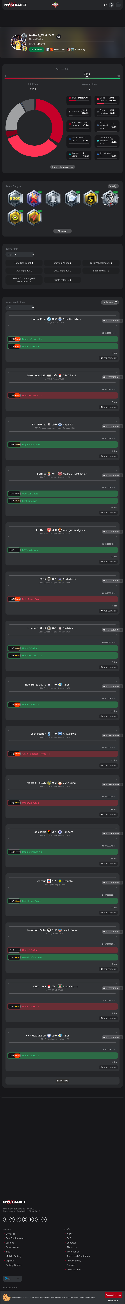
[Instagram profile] (24, 1219)
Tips (8, 1251)
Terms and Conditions (78, 1256)
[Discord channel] (44, 1219)
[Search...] (105, 4)
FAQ (69, 1238)
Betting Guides (13, 1265)
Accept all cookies (113, 1295)
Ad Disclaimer (74, 1269)
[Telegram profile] (37, 1219)
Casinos (10, 1242)
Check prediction (111, 321)
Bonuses (10, 1233)
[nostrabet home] (14, 1201)
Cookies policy (90, 1297)
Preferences (113, 1300)
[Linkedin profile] (31, 1219)
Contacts (71, 1242)
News (70, 1233)
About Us (72, 1247)
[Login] (111, 5)
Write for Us (73, 1251)
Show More (62, 1080)
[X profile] (12, 1219)
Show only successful (62, 167)
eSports (10, 1260)
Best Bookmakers (15, 1238)
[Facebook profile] (5, 1219)
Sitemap (71, 1265)
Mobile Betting (13, 1256)
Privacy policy (74, 1260)
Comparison (12, 1247)
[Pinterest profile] (18, 1219)
